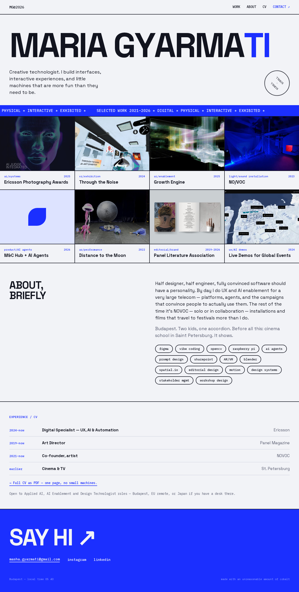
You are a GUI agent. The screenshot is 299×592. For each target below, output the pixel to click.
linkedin (102, 559)
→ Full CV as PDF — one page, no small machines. (53, 483)
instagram (76, 559)
